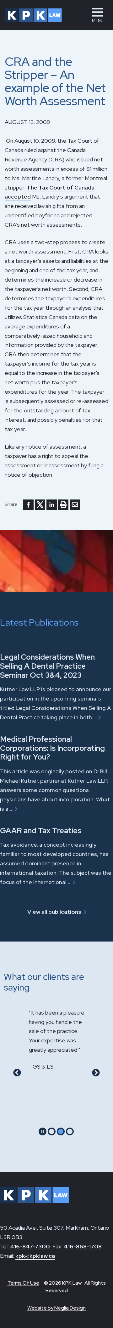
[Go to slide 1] (52, 1131)
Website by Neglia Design (56, 1308)
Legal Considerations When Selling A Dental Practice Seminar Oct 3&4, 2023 (47, 666)
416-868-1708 (83, 1246)
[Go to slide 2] (61, 1131)
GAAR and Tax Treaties (40, 830)
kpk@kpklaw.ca (35, 1255)
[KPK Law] (33, 15)
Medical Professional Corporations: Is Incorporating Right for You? (52, 748)
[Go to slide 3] (70, 1131)
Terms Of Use (23, 1283)
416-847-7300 (30, 1246)
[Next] (96, 1073)
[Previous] (17, 1073)
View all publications (54, 911)
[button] (97, 15)
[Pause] (42, 1131)
